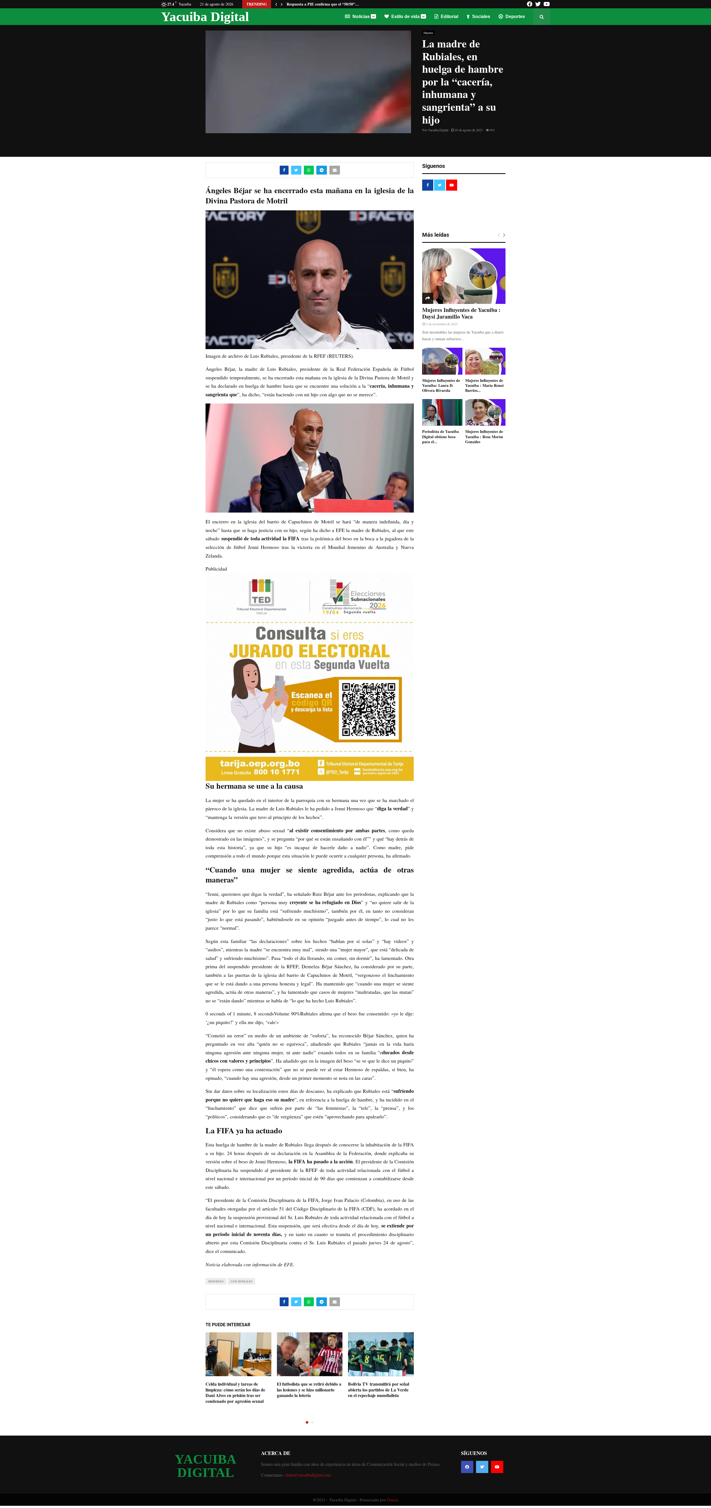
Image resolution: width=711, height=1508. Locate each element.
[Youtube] (497, 1467)
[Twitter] (482, 1467)
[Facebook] (467, 1467)
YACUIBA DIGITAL (205, 1465)
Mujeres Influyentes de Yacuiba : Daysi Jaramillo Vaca (461, 313)
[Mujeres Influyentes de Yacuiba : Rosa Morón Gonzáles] (485, 412)
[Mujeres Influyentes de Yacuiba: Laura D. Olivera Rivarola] (442, 361)
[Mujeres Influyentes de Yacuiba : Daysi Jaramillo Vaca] (463, 276)
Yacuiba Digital (205, 16)
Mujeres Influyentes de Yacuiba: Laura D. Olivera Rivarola (441, 385)
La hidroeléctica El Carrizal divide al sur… (323, 4)
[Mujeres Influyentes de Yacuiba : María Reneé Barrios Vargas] (485, 361)
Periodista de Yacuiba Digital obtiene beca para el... (440, 436)
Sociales (480, 16)
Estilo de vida (405, 16)
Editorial (449, 16)
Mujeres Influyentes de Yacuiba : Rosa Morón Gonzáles (484, 436)
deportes (216, 1281)
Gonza (392, 1499)
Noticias (360, 16)
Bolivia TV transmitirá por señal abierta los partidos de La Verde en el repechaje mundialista (378, 1390)
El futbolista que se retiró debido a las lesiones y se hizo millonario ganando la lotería (309, 1390)
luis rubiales (241, 1281)
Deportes (514, 16)
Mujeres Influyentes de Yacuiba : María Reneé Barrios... (484, 385)
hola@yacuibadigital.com (308, 1475)
